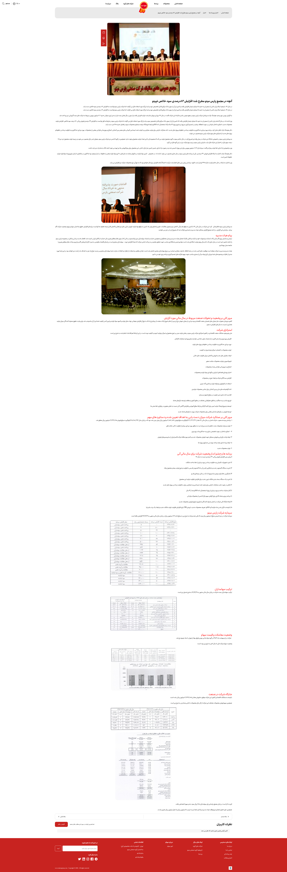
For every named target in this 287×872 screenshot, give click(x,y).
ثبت (58, 848)
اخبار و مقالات (228, 858)
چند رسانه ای (228, 854)
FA (17, 3)
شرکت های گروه (128, 3)
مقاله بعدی (224, 817)
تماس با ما (229, 850)
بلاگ (117, 3)
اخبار (204, 13)
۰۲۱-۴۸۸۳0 (140, 853)
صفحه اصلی (178, 3)
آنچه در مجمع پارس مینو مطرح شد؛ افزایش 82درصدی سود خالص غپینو (179, 13)
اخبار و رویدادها (213, 13)
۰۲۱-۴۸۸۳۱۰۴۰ (139, 857)
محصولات (166, 3)
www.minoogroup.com (61, 868)
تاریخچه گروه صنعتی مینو (194, 850)
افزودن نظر (61, 824)
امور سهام (170, 846)
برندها (156, 3)
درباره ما (108, 3)
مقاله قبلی (63, 817)
